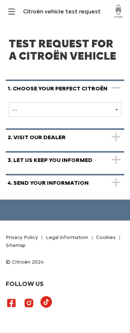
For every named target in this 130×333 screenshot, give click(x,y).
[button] (65, 101)
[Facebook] (11, 302)
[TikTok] (49, 308)
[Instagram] (29, 302)
